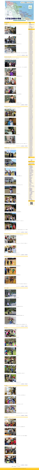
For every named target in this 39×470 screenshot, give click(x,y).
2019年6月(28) (31, 90)
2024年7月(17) (31, 45)
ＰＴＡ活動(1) (30, 193)
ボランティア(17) (31, 174)
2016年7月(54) (31, 120)
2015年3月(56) (31, 134)
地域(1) (30, 197)
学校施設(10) (30, 194)
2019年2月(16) (31, 93)
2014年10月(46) (31, 138)
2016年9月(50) (31, 118)
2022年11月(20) (31, 62)
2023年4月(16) (31, 58)
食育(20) (30, 179)
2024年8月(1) (30, 44)
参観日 (30, 23)
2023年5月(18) (31, 57)
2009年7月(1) (30, 154)
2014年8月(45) (31, 140)
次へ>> (19, 466)
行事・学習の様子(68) (31, 191)
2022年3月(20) (31, 69)
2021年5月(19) (31, 78)
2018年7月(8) (30, 99)
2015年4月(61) (31, 133)
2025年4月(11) (31, 37)
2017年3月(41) (31, 113)
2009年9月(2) (30, 152)
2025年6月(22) (31, 35)
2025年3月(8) (30, 38)
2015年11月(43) (31, 127)
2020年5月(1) (30, 85)
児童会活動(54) (31, 166)
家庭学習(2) (30, 180)
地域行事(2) (30, 198)
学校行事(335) (30, 165)
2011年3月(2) (30, 146)
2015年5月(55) (31, 132)
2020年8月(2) (30, 84)
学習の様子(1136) (31, 172)
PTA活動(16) (30, 178)
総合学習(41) (30, 168)
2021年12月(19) (31, 72)
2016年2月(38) (31, 124)
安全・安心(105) (31, 171)
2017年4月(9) (30, 112)
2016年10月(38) (31, 117)
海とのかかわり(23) (31, 185)
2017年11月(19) (31, 106)
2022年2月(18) (31, 70)
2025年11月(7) (31, 31)
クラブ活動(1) (30, 199)
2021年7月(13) (31, 76)
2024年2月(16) (31, 49)
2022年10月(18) (31, 63)
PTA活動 (26, 55)
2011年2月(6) (30, 147)
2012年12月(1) (31, 144)
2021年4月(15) (31, 79)
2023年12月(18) (31, 51)
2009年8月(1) (30, 153)
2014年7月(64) (31, 141)
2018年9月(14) (31, 97)
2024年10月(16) (31, 42)
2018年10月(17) (31, 96)
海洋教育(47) (30, 190)
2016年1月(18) (31, 125)
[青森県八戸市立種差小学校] (19, 21)
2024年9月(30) (31, 43)
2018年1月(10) (31, 104)
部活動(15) (30, 181)
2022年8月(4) (30, 65)
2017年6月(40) (31, 110)
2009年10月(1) (31, 151)
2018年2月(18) (31, 103)
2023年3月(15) (31, 59)
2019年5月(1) (30, 91)
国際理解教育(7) (31, 175)
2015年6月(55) (31, 131)
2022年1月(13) (31, 71)
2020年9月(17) (31, 83)
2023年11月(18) (31, 52)
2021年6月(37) (31, 77)
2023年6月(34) (31, 56)
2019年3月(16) (31, 92)
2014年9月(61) (31, 139)
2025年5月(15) (31, 36)
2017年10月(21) (31, 107)
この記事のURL (23, 55)
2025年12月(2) (31, 30)
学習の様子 (26, 254)
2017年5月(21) (31, 111)
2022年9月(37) (31, 64)
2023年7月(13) (31, 55)
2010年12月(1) (31, 148)
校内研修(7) (30, 173)
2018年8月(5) (30, 98)
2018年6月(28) (31, 100)
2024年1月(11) (31, 50)
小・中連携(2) (30, 192)
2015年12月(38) (31, 126)
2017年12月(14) (31, 105)
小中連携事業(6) (31, 167)
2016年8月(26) (31, 119)
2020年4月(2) (30, 86)
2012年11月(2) (31, 145)
